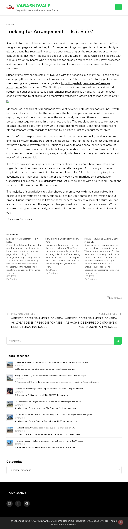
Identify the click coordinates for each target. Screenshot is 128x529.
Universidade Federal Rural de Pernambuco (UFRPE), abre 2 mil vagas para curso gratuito (54, 415)
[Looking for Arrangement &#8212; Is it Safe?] (25, 259)
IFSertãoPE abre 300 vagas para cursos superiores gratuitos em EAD (45, 428)
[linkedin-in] (18, 504)
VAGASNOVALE (33, 6)
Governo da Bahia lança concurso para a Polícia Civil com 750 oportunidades (49, 388)
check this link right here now (83, 164)
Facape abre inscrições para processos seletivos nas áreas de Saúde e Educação (50, 375)
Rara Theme (110, 521)
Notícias (10, 25)
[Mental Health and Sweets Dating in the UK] (103, 259)
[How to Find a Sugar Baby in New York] (64, 256)
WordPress (70, 524)
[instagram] (9, 504)
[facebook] (27, 504)
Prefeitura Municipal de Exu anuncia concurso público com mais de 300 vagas (49, 441)
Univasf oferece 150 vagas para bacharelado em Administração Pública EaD (48, 401)
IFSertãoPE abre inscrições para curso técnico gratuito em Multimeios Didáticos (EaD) (52, 362)
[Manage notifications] (120, 522)
